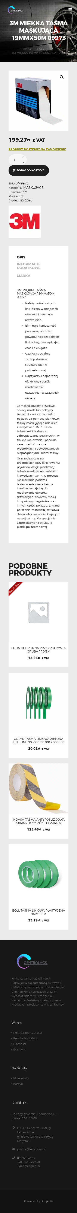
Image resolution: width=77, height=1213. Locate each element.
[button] (62, 77)
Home (27, 48)
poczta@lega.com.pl (31, 1149)
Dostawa (19, 1049)
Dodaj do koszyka (30, 170)
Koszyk (18, 1084)
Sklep (40, 48)
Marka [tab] (23, 276)
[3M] (25, 222)
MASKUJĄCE (33, 188)
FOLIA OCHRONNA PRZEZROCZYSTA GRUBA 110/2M (38, 649)
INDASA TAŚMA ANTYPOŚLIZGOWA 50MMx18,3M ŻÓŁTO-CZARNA (38, 821)
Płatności (19, 1044)
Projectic (47, 1201)
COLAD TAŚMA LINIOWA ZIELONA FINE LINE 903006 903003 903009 (38, 740)
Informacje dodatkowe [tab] (29, 266)
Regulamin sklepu (25, 1038)
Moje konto (21, 1078)
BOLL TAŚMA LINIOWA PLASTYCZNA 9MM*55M (38, 912)
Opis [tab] (21, 257)
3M (25, 192)
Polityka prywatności (27, 1032)
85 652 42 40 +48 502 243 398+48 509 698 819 (28, 1162)
